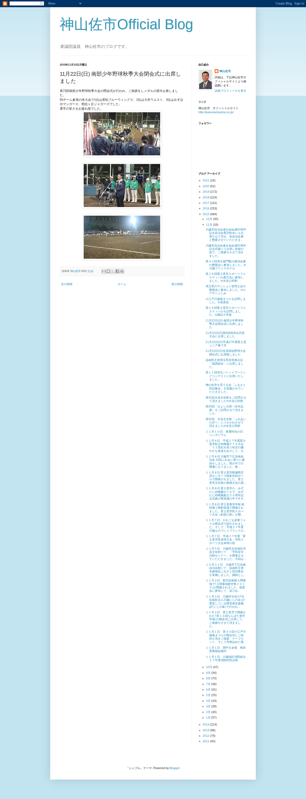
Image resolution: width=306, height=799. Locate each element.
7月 (208, 684)
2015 (206, 214)
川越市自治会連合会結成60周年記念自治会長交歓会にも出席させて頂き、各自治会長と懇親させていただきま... (226, 235)
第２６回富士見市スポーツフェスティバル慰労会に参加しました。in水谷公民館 (226, 277)
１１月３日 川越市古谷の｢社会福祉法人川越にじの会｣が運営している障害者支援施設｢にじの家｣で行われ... (225, 601)
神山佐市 (225, 71)
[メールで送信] (103, 271)
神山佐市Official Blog (126, 24)
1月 (208, 717)
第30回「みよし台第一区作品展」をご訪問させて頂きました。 (225, 410)
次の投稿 (66, 284)
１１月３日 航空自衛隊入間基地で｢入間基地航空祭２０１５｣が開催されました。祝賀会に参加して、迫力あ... (226, 585)
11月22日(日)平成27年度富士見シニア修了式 (226, 343)
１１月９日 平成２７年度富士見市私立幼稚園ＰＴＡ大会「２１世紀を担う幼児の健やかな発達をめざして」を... (226, 446)
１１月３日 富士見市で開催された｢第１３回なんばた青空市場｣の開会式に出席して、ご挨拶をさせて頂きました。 (226, 619)
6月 (208, 689)
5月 (208, 695)
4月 (208, 701)
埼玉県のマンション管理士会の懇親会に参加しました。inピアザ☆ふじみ (226, 290)
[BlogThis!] (108, 271)
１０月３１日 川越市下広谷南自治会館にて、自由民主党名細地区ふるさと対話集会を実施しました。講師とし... (226, 570)
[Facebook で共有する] (117, 271)
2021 (206, 180)
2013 (206, 730)
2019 (206, 191)
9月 (208, 673)
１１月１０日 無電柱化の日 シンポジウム (224, 433)
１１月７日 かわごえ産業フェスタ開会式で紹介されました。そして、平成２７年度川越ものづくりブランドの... (226, 525)
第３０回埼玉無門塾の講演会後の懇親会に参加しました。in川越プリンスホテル (226, 265)
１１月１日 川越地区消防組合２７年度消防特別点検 (226, 658)
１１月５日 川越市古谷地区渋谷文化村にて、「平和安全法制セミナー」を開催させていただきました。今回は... (226, 554)
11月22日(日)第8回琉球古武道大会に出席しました (225, 334)
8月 (208, 678)
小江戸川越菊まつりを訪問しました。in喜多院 (226, 300)
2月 (208, 712)
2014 (206, 724)
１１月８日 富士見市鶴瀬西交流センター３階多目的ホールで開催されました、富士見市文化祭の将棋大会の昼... (226, 477)
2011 (206, 741)
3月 (208, 706)
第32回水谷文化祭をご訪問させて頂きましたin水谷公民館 (226, 399)
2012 (206, 735)
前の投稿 (177, 284)
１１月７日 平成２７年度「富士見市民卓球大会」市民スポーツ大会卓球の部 (226, 540)
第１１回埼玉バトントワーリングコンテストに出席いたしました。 (226, 376)
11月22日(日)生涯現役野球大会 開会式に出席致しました (226, 352)
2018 (206, 197)
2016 (206, 208)
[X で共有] (112, 271)
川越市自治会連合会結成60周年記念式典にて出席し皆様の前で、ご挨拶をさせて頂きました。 (226, 251)
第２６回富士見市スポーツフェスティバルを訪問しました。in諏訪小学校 (226, 311)
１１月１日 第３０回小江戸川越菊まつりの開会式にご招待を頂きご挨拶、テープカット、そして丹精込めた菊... (226, 637)
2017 (206, 203)
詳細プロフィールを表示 (230, 90)
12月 (209, 219)
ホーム (122, 284)
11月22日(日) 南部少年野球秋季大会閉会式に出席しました (225, 324)
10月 (209, 667)
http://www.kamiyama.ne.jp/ (216, 112)
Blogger (174, 768)
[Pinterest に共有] (122, 271)
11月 (209, 224)
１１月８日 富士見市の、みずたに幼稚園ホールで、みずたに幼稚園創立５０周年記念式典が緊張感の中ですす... (226, 493)
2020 (206, 186)
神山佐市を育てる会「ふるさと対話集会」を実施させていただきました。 (226, 388)
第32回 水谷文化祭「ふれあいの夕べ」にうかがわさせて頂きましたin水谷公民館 (226, 422)
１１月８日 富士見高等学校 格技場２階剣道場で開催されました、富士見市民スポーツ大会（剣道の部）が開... (225, 509)
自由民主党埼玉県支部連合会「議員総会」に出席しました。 (225, 363)
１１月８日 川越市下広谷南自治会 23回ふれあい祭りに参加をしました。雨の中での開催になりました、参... (225, 461)
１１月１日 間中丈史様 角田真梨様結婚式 (226, 649)
